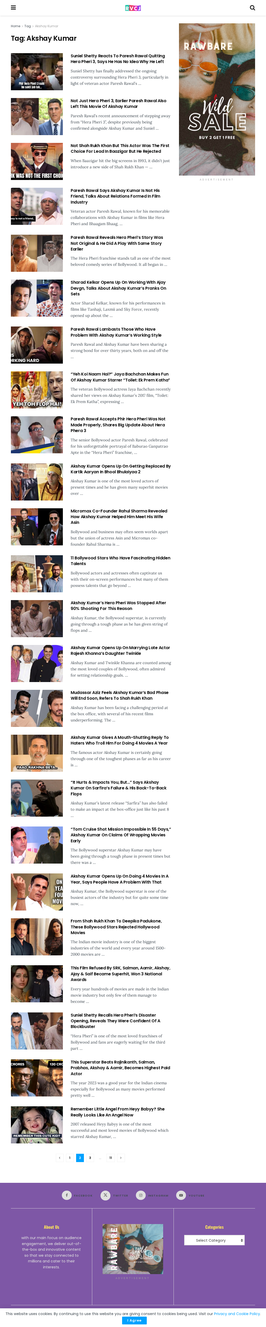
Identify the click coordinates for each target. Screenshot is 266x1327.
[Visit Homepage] (133, 8)
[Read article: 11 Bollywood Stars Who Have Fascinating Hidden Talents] (37, 573)
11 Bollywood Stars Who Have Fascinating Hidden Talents (120, 561)
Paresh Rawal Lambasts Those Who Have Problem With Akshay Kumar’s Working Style (116, 332)
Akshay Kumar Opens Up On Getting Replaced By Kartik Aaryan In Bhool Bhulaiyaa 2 (121, 469)
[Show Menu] (13, 8)
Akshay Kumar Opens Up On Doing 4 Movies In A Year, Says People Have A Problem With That (120, 879)
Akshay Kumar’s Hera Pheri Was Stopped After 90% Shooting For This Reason (118, 606)
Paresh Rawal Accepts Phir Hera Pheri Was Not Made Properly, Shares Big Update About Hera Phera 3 (118, 425)
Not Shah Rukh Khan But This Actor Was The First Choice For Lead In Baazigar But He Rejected (120, 148)
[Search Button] (252, 8)
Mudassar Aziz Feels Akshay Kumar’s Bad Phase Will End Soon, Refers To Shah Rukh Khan (120, 695)
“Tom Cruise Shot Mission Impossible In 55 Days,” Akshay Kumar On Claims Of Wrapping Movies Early (121, 835)
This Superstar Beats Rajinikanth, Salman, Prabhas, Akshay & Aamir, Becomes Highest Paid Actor (120, 1068)
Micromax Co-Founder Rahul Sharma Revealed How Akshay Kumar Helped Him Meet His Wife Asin (119, 517)
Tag (27, 26)
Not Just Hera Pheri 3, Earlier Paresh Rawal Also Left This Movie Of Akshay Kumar (119, 103)
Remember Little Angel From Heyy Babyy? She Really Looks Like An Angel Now (118, 1112)
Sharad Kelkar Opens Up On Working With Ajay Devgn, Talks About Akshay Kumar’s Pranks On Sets (118, 288)
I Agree (134, 1320)
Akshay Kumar (46, 26)
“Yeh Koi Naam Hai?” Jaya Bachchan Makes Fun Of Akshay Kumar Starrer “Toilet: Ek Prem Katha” (120, 377)
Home (15, 26)
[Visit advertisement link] (217, 99)
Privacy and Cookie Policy (237, 1313)
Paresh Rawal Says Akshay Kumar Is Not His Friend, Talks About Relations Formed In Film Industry (115, 196)
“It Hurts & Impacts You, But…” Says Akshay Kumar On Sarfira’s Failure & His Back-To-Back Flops (119, 788)
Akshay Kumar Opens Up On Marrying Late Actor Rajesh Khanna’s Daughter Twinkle (120, 650)
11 (110, 1157)
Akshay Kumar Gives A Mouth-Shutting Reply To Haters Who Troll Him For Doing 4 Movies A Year (120, 740)
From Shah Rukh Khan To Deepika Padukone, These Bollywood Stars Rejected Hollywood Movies (116, 927)
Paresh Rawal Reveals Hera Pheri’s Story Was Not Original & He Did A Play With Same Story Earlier (117, 243)
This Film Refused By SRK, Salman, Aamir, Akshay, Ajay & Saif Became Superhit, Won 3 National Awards (120, 974)
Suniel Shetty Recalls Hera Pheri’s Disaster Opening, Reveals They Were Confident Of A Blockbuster (115, 1021)
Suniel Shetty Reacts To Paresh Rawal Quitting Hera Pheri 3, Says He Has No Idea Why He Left (118, 59)
